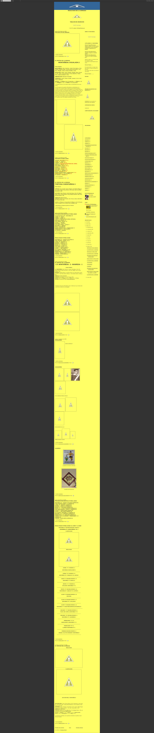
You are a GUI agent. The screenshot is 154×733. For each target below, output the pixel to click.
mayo (88, 240)
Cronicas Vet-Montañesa (91, 204)
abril (88, 242)
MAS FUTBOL (87, 167)
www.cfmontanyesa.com (91, 216)
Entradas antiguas (79, 727)
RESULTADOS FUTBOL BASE (62, 237)
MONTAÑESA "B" (88, 169)
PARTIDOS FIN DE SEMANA (62, 32)
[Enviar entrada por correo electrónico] (68, 56)
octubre (88, 231)
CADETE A (87, 141)
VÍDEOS (86, 190)
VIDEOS (86, 188)
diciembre (89, 227)
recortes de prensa (88, 178)
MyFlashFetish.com (81, 28)
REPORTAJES (87, 179)
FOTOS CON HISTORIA (89, 159)
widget (75, 28)
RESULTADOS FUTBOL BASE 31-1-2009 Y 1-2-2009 (68, 525)
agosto (88, 234)
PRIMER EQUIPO (61, 153)
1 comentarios (60, 361)
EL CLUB (86, 148)
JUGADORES (58, 340)
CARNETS (87, 143)
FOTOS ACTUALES (88, 157)
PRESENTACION (88, 174)
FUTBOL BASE (60, 56)
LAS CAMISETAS (88, 166)
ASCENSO (87, 139)
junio (88, 238)
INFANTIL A (87, 162)
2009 (87, 225)
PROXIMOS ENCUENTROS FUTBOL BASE (66, 214)
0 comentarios (60, 54)
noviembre (89, 229)
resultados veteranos (90, 212)
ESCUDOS (87, 149)
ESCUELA (87, 151)
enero (88, 277)
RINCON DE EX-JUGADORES (63, 362)
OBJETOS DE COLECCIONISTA (63, 495)
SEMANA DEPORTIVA (89, 185)
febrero (88, 246)
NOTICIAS (87, 171)
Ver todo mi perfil (92, 196)
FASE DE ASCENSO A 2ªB (90, 153)
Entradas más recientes (59, 727)
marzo (88, 244)
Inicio (70, 727)
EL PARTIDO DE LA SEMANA (62, 60)
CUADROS (57, 448)
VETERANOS (87, 186)
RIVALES (86, 183)
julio (88, 236)
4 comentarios (60, 442)
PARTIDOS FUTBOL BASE (62, 158)
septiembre (89, 233)
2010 (87, 223)
